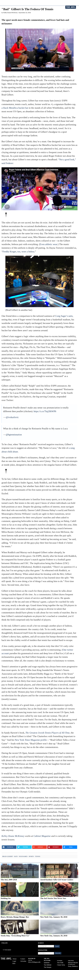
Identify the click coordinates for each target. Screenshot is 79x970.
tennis (37, 856)
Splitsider (47, 962)
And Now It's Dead (6, 876)
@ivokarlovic (12, 417)
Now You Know (45, 895)
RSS (14, 963)
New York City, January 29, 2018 (53, 936)
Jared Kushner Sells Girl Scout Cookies (56, 880)
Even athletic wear (48, 244)
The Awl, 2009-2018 (9, 880)
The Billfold (47, 965)
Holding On (6, 898)
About (14, 959)
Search (57, 946)
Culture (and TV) (6, 932)
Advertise (23, 961)
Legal (14, 961)
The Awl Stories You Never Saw (53, 898)
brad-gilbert (7, 856)
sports (31, 856)
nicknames (23, 856)
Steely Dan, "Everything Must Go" (15, 936)
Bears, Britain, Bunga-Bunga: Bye (15, 917)
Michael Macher (73, 962)
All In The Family (46, 876)
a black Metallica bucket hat (15, 108)
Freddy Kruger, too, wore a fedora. (19, 251)
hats (16, 856)
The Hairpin (47, 967)
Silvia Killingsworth (34, 962)
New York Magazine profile (31, 740)
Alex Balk (60, 962)
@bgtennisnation (14, 434)
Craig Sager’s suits (64, 316)
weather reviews (46, 914)
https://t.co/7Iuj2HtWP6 (45, 411)
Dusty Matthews (73, 966)
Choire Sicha (61, 965)
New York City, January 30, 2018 (53, 917)
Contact (22, 959)
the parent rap (5, 895)
